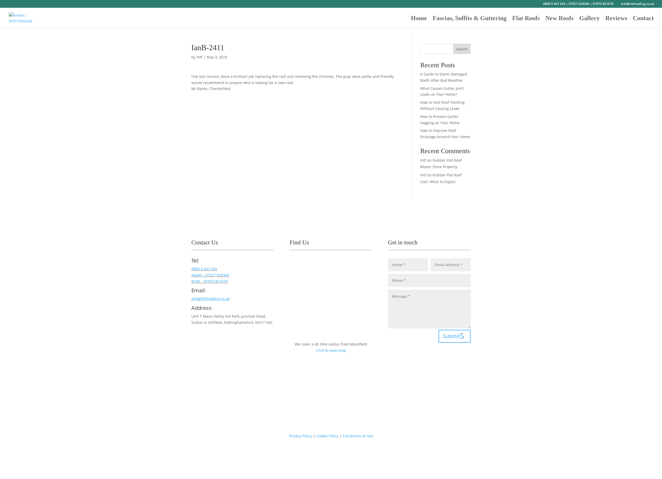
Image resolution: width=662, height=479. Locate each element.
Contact (643, 18)
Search (462, 49)
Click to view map (331, 350)
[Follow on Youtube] (206, 337)
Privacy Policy (300, 435)
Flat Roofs (526, 18)
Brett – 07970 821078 (209, 281)
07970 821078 (603, 4)
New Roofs (559, 18)
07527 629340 (579, 4)
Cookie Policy (327, 435)
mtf (199, 57)
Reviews (616, 18)
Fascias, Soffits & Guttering (470, 18)
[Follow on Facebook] (195, 337)
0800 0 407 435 (554, 4)
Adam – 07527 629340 (210, 275)
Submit (451, 336)
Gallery (589, 18)
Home (419, 18)
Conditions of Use (358, 435)
